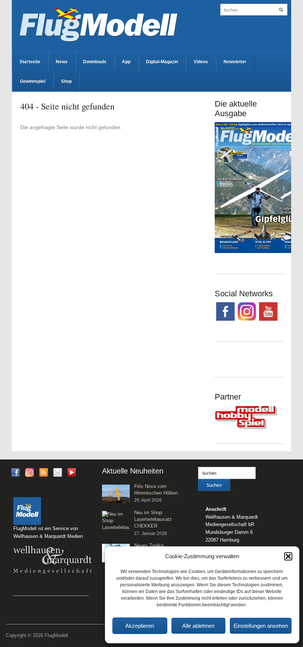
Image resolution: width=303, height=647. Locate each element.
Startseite (30, 61)
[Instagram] (29, 472)
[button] (288, 556)
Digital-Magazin (162, 61)
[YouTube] (71, 474)
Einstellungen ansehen (261, 626)
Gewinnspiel (32, 81)
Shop (66, 81)
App (126, 61)
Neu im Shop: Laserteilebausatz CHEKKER (153, 519)
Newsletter (235, 61)
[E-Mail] (57, 472)
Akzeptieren (139, 626)
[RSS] (43, 472)
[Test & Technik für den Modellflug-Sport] (98, 24)
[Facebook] (15, 472)
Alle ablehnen (198, 626)
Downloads (94, 61)
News (62, 61)
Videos (201, 61)
